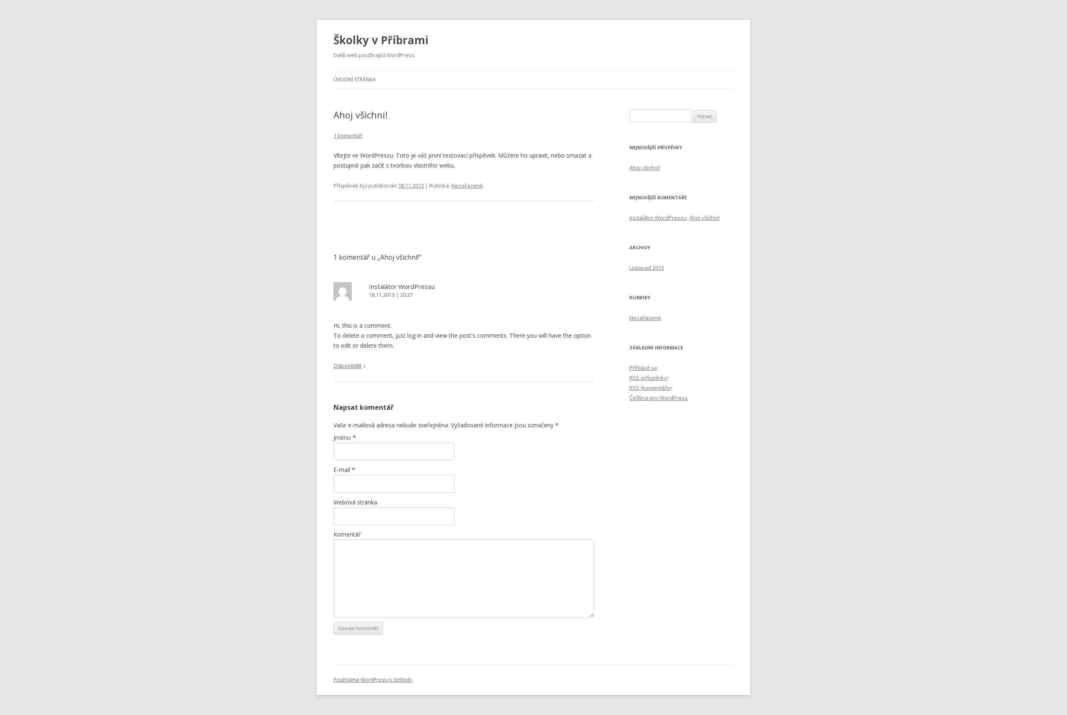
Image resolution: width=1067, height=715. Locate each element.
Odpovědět (347, 365)
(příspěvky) (648, 377)
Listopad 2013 (646, 267)
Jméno (344, 438)
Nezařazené (467, 185)
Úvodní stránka (354, 79)
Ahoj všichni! (644, 167)
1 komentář (347, 135)
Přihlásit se (643, 367)
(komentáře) (650, 387)
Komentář (347, 534)
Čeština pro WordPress (658, 397)
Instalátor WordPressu (402, 286)
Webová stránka (355, 502)
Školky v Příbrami (380, 40)
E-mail (344, 470)
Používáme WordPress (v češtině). (373, 679)
